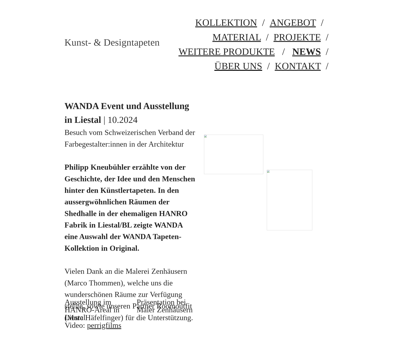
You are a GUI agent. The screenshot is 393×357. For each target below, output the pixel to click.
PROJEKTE (297, 37)
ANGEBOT (293, 22)
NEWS (306, 51)
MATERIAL (236, 37)
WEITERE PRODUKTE (227, 51)
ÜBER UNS (238, 66)
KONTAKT (298, 66)
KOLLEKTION (226, 22)
